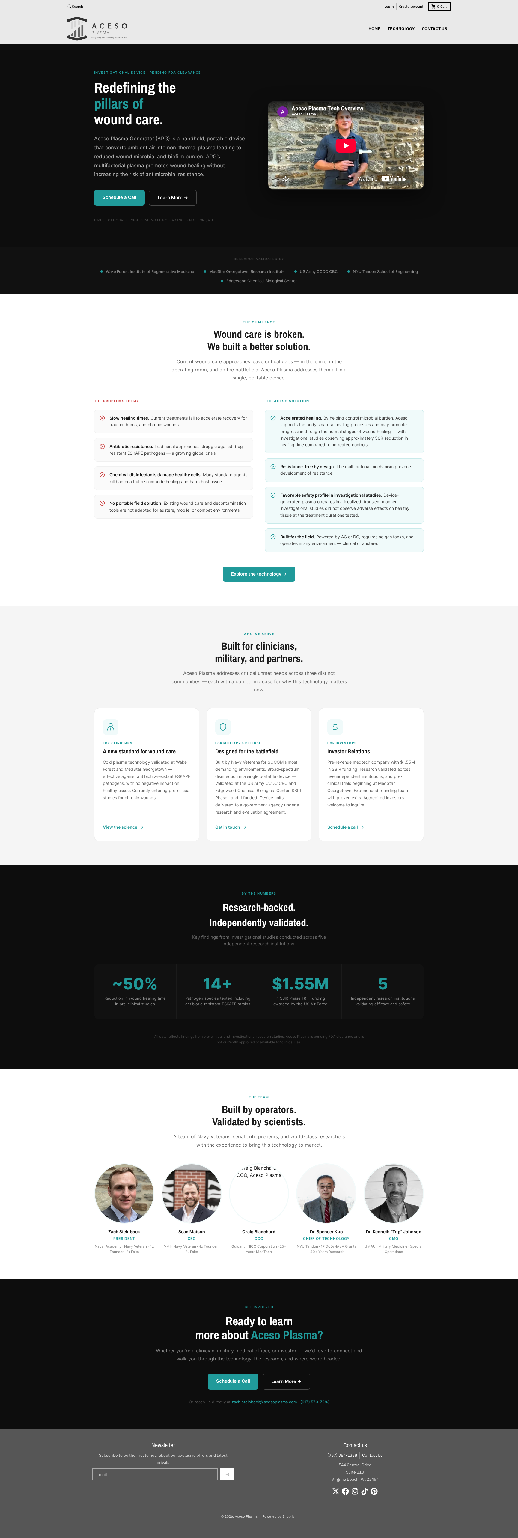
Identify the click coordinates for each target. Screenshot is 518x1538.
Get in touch (227, 827)
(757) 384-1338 (342, 1455)
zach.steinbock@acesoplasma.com (264, 1401)
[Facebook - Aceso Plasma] (345, 1491)
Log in (389, 6)
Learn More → (173, 197)
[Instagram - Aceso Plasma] (355, 1491)
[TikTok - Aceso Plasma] (364, 1491)
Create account (411, 6)
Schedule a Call (119, 197)
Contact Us (372, 1455)
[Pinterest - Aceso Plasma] (374, 1491)
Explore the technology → (259, 574)
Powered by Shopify (278, 1516)
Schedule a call (342, 827)
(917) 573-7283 (314, 1401)
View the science (120, 827)
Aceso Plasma (246, 1516)
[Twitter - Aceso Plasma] (335, 1491)
